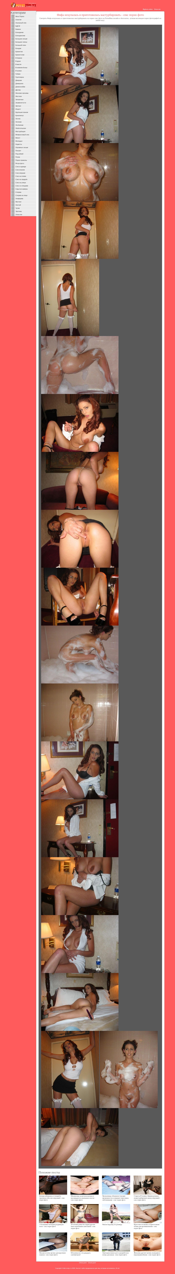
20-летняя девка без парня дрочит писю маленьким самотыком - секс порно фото (83, 1226)
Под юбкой (19, 154)
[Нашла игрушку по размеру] (116, 1213)
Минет (18, 138)
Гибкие (18, 74)
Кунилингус (20, 115)
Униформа (19, 199)
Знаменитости (21, 103)
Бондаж (18, 48)
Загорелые (19, 99)
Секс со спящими (22, 186)
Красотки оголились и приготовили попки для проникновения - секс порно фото (146, 1226)
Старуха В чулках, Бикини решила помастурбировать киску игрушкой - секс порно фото (147, 1198)
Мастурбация (20, 131)
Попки (18, 157)
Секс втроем (20, 170)
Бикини (18, 29)
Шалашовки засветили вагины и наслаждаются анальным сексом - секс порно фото (83, 1198)
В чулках (19, 71)
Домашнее (19, 83)
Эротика (19, 211)
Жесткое (19, 96)
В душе (18, 61)
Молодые (19, 141)
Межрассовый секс (22, 135)
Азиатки (18, 20)
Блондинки (19, 32)
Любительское (21, 128)
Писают (18, 151)
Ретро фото (20, 163)
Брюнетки (19, 52)
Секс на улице (21, 183)
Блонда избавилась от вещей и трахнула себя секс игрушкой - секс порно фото (52, 1198)
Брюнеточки (20, 55)
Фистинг (18, 202)
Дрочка (18, 90)
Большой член (21, 45)
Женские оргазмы (22, 93)
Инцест (18, 109)
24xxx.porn (83, 1263)
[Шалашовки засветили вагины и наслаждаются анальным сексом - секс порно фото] (84, 1185)
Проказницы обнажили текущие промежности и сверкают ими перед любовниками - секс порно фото (115, 1198)
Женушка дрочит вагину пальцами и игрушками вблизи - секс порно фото (147, 1254)
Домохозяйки (20, 87)
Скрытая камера (22, 189)
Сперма (18, 192)
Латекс (18, 119)
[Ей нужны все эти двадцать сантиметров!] (84, 1242)
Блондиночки (20, 36)
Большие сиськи (21, 39)
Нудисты (19, 144)
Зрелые (18, 106)
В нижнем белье (21, 68)
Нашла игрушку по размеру (112, 1224)
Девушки (19, 80)
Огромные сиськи (22, 147)
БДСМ (18, 26)
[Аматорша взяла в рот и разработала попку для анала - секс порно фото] (116, 1242)
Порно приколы (21, 160)
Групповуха (20, 77)
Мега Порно (20, 16)
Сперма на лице (21, 195)
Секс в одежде (21, 167)
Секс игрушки (20, 173)
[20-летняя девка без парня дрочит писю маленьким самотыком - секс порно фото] (84, 1213)
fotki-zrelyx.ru (67, 1268)
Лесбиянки (19, 125)
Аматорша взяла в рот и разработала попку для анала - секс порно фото (115, 1254)
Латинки (19, 122)
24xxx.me (157, 9)
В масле (18, 64)
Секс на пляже (21, 176)
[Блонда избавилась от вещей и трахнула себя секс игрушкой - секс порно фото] (53, 1185)
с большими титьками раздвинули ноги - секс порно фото (51, 1225)
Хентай (18, 205)
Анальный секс (21, 23)
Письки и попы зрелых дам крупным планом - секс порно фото (52, 1254)
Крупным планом (22, 112)
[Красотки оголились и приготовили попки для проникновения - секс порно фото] (147, 1213)
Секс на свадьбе (21, 179)
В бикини (19, 58)
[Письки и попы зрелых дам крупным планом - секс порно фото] (53, 1242)
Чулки (18, 208)
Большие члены (21, 42)
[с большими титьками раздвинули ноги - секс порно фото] (53, 1213)
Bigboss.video (148, 9)
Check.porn (92, 1263)
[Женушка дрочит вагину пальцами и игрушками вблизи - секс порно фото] (147, 1242)
